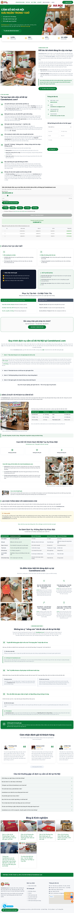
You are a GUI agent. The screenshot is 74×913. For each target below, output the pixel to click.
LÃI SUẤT (39, 2)
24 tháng (35, 207)
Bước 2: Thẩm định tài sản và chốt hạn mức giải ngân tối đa (18, 370)
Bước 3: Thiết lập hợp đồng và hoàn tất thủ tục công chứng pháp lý (20, 375)
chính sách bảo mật (17, 211)
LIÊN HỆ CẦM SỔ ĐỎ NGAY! (12, 30)
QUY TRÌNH (33, 2)
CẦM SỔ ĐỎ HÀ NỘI (20, 2)
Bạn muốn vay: (5, 191)
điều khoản (24, 211)
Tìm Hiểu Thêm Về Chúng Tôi (48, 88)
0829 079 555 (53, 102)
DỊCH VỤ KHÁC (46, 2)
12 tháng (27, 207)
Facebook (67, 897)
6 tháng (13, 207)
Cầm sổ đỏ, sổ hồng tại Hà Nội (11, 202)
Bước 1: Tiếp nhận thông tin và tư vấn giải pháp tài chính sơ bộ (19, 355)
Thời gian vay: (5, 205)
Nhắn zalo (67, 894)
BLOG (53, 2)
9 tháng (20, 207)
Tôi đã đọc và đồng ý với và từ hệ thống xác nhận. (19, 211)
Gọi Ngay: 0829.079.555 (37, 327)
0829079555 (10, 906)
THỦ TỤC (28, 2)
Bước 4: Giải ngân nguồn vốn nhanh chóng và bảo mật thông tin (20, 380)
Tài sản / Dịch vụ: (5, 200)
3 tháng (5, 207)
